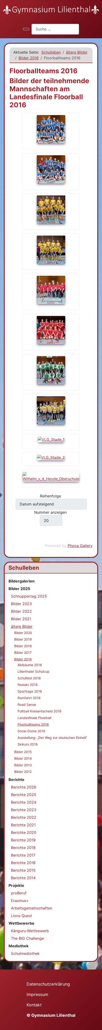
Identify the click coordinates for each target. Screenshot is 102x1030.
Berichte (16, 779)
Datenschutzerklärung (48, 984)
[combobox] (55, 29)
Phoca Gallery (80, 545)
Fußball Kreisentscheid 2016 (39, 711)
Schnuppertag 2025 (29, 596)
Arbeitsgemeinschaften (31, 908)
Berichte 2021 (23, 825)
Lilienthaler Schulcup (34, 671)
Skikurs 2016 (28, 744)
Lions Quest (21, 915)
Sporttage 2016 (30, 691)
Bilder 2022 (21, 611)
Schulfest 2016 (29, 678)
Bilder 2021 (21, 618)
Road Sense (27, 704)
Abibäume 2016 (30, 665)
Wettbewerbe (21, 923)
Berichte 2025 (23, 794)
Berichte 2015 (23, 870)
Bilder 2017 (23, 653)
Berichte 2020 (23, 832)
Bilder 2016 (23, 659)
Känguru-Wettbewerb (30, 930)
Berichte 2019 (23, 840)
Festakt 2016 (28, 685)
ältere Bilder (21, 626)
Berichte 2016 (23, 862)
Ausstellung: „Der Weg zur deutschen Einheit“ (52, 738)
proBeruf (19, 893)
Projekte (16, 885)
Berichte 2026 (23, 787)
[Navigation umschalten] (26, 29)
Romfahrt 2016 (29, 698)
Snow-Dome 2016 (31, 731)
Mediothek (18, 946)
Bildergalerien (22, 581)
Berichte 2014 (23, 877)
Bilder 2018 (23, 646)
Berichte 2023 (23, 809)
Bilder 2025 (19, 588)
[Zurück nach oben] (96, 1024)
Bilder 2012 (23, 772)
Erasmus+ (20, 900)
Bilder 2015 (23, 752)
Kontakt (34, 1004)
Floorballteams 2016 (33, 724)
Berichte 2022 (23, 817)
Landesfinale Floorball (34, 718)
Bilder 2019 (23, 639)
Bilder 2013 (23, 765)
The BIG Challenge (27, 938)
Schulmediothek (25, 953)
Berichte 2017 (23, 855)
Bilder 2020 (23, 633)
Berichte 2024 (23, 802)
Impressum (37, 994)
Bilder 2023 (21, 603)
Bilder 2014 (23, 758)
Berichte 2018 (23, 847)
